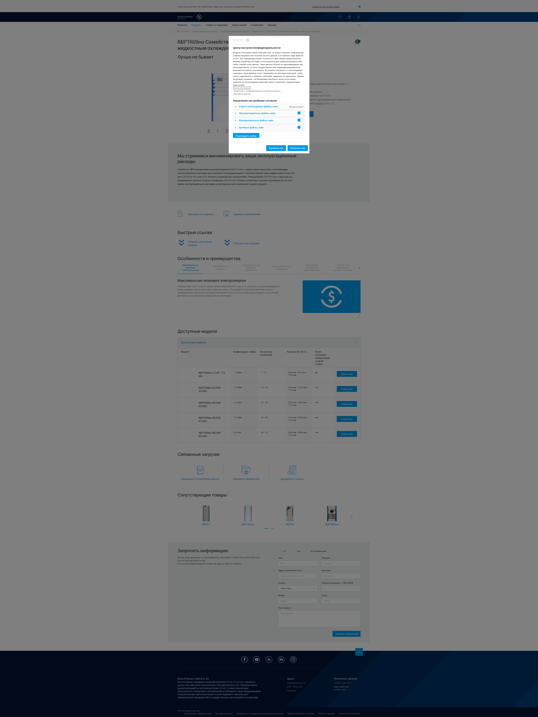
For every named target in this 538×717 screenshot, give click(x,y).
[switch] (300, 113)
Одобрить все (276, 148)
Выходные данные (242, 94)
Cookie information (242, 88)
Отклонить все (297, 148)
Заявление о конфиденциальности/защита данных (257, 91)
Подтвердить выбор (246, 136)
